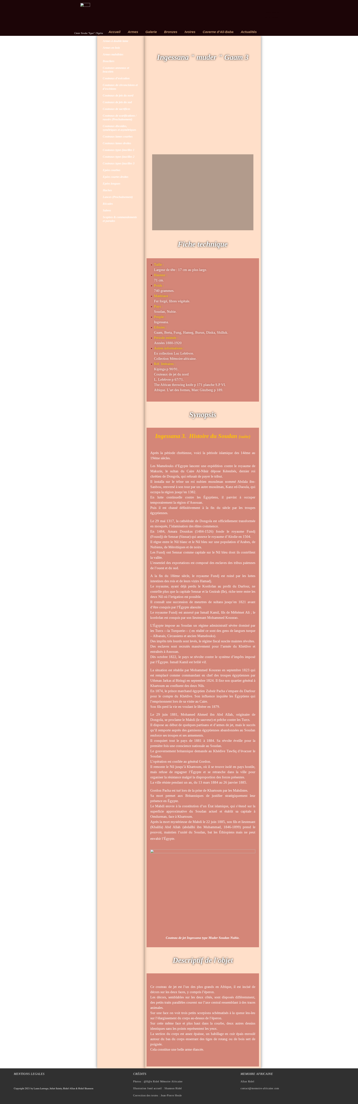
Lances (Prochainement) (118, 197)
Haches (107, 190)
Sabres (107, 210)
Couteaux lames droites (117, 143)
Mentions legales (29, 1073)
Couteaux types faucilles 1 (118, 150)
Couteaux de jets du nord (118, 95)
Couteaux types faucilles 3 (118, 163)
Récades (108, 203)
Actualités (249, 32)
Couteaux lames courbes (118, 136)
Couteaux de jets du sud (117, 102)
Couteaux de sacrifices (116, 108)
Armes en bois (111, 47)
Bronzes (170, 32)
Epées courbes (111, 170)
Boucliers (108, 61)
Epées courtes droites (115, 176)
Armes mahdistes (113, 54)
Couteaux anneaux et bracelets (116, 69)
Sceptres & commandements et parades (120, 219)
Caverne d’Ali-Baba (218, 32)
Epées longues (111, 183)
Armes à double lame (115, 41)
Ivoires (190, 32)
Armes (133, 32)
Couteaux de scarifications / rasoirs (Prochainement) (119, 117)
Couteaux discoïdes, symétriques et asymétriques (119, 127)
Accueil (114, 32)
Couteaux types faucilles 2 (118, 156)
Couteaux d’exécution (116, 78)
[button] (156, 112)
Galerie (151, 32)
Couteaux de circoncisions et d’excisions (120, 86)
